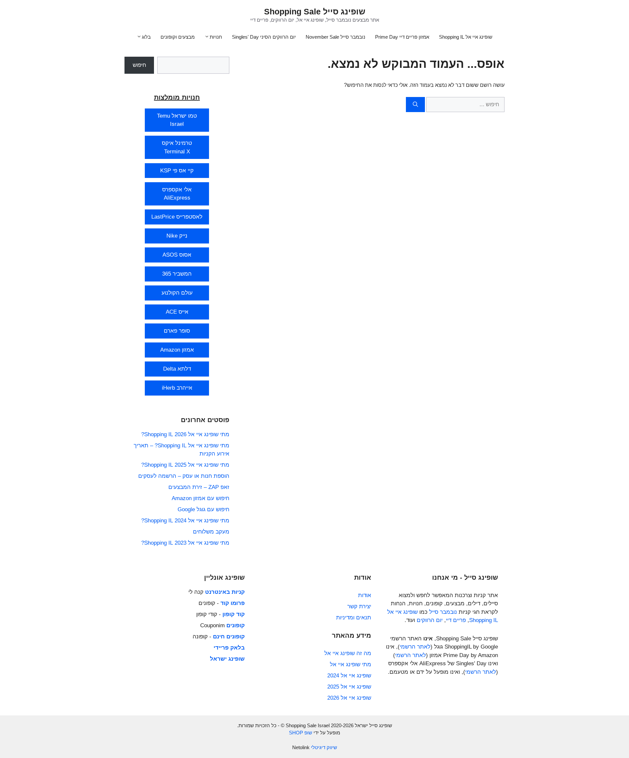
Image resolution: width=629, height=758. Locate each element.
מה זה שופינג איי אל (347, 653)
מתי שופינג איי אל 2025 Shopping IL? (185, 465)
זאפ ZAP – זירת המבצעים (198, 487)
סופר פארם (177, 331)
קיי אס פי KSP (177, 170)
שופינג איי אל (402, 612)
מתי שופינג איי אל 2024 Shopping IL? (185, 520)
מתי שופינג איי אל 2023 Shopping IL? (185, 543)
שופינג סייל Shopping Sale (314, 11)
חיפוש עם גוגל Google (203, 509)
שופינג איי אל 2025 (349, 687)
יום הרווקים (430, 620)
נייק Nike (176, 236)
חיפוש (139, 65)
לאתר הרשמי (415, 647)
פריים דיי (456, 620)
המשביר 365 (177, 274)
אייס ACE (177, 312)
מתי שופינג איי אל (350, 664)
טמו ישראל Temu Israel (177, 120)
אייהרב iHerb (177, 388)
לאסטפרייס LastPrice (176, 217)
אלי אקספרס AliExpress (177, 193)
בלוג (146, 37)
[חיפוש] (415, 104)
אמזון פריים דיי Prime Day (402, 37)
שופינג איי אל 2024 (349, 675)
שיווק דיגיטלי (324, 747)
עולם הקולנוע (177, 293)
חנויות (216, 37)
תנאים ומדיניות (353, 617)
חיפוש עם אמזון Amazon (200, 498)
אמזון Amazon (177, 350)
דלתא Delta (177, 369)
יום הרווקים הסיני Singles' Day (264, 37)
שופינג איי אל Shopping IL (465, 37)
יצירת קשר (359, 606)
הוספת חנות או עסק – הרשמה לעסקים (183, 476)
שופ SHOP (300, 732)
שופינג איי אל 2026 (349, 698)
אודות (364, 595)
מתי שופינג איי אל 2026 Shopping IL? (185, 434)
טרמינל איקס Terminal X (177, 147)
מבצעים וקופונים (178, 37)
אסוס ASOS (176, 255)
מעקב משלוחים (211, 532)
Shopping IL (483, 620)
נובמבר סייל (443, 612)
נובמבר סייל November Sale (335, 37)
